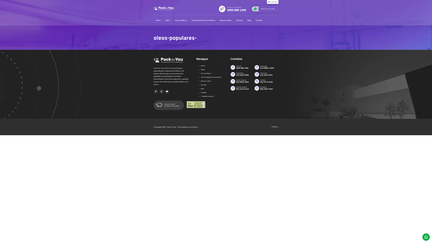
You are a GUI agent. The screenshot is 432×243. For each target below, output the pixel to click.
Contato (259, 20)
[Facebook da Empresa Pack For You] (156, 91)
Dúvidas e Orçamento (236, 9)
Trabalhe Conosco (207, 96)
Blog (249, 20)
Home (158, 20)
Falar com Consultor (268, 9)
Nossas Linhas (225, 20)
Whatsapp (426, 237)
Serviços (239, 20)
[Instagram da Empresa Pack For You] (161, 91)
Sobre (167, 20)
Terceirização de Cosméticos (203, 20)
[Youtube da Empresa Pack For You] (167, 91)
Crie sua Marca (181, 20)
